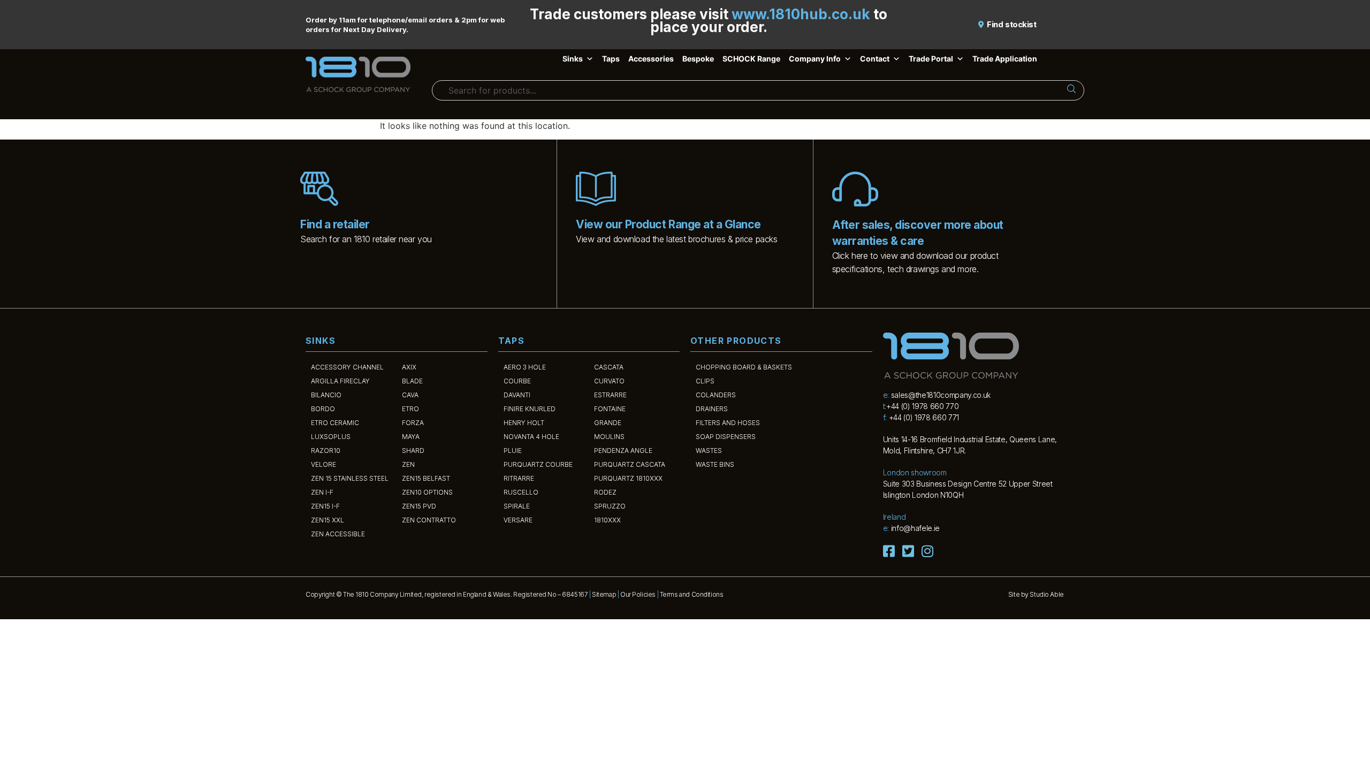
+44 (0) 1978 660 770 (922, 406)
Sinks (572, 58)
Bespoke (698, 58)
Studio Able (1046, 594)
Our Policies (638, 594)
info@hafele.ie (915, 528)
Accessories (651, 58)
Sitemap (604, 594)
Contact (874, 58)
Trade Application (1004, 58)
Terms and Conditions (692, 594)
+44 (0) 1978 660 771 (924, 417)
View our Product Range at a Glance (668, 224)
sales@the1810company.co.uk (941, 394)
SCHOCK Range (751, 58)
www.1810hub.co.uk (801, 14)
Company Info (815, 58)
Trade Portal (931, 58)
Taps (611, 58)
